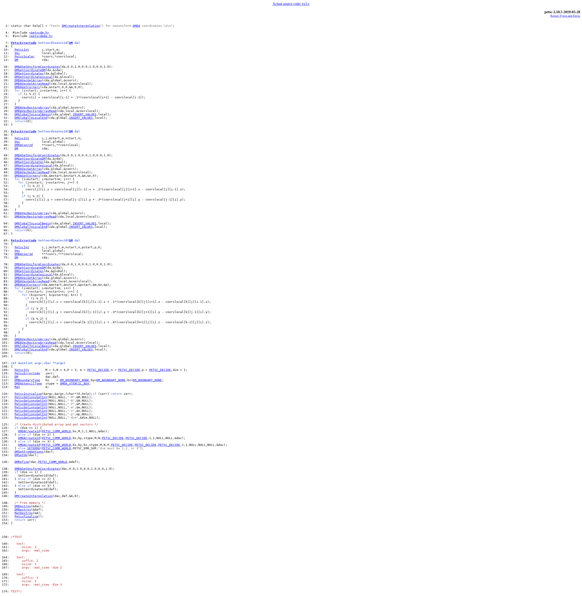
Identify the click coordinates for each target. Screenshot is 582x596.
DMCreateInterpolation (81, 25)
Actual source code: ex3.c (291, 4)
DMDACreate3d (29, 445)
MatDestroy (24, 513)
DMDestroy (23, 506)
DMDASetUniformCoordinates (37, 66)
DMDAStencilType (28, 383)
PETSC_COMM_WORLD (56, 431)
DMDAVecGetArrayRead (32, 83)
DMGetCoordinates (29, 73)
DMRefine (22, 462)
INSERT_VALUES (84, 114)
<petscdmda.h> (41, 36)
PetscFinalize (26, 516)
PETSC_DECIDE (98, 370)
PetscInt (22, 49)
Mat (17, 387)
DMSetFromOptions (29, 451)
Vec (17, 53)
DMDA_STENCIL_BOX (74, 383)
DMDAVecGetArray (28, 80)
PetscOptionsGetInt (31, 397)
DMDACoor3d (24, 254)
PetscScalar (25, 56)
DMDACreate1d (29, 431)
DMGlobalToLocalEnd (31, 117)
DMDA (136, 25)
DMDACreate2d (29, 438)
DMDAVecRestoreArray (32, 107)
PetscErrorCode (23, 43)
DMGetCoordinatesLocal (34, 77)
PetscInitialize (28, 393)
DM (71, 43)
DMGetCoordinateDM (30, 70)
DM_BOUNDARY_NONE (74, 380)
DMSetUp (21, 455)
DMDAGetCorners (27, 87)
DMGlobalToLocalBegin (33, 114)
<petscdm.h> (39, 32)
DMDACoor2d (24, 145)
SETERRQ (33, 448)
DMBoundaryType (27, 380)
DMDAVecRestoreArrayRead (35, 111)
